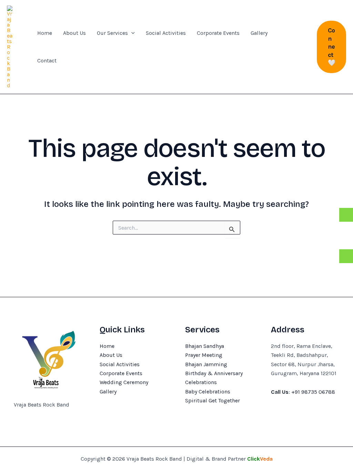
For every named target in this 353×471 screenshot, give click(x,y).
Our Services (112, 33)
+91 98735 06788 (313, 392)
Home (44, 33)
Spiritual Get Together (212, 400)
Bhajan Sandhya (204, 346)
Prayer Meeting (203, 355)
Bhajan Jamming (206, 364)
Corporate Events (218, 33)
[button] (131, 33)
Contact (47, 60)
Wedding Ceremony (124, 382)
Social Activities (166, 33)
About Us (74, 33)
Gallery (259, 33)
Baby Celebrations (207, 391)
